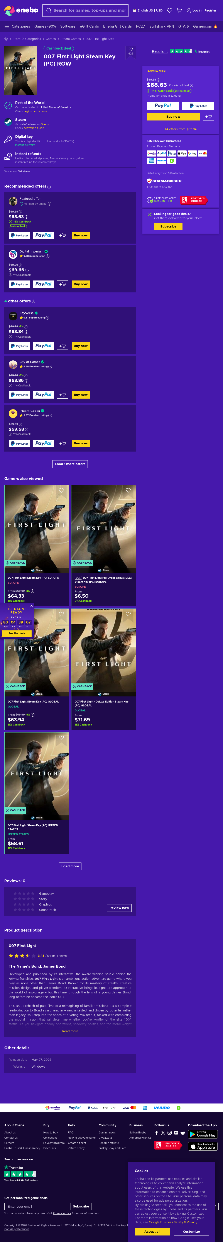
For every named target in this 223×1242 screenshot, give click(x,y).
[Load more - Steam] (8, 122)
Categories (33, 39)
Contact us (11, 1137)
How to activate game (82, 1137)
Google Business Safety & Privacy (173, 1222)
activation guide (34, 128)
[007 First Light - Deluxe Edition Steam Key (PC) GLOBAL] (103, 647)
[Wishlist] (169, 10)
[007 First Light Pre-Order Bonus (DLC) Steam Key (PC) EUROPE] (103, 523)
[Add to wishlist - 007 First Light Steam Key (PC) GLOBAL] (61, 616)
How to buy (50, 1132)
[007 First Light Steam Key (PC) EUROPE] (37, 523)
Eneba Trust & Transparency (22, 1148)
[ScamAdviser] (164, 181)
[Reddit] (183, 1132)
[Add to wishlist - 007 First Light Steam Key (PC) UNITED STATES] (61, 739)
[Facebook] (156, 1132)
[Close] (31, 605)
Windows (38, 1066)
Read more (70, 1031)
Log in (197, 10)
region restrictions (35, 111)
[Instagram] (169, 1132)
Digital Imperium (32, 251)
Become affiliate (109, 1143)
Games (51, 39)
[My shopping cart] (179, 10)
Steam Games (71, 39)
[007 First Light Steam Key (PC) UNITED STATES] (37, 770)
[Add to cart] (208, 116)
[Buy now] (163, 106)
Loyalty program (54, 1143)
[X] (163, 1132)
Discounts (49, 1148)
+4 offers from (181, 129)
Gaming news (107, 1132)
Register (210, 10)
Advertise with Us (140, 1137)
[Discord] (176, 1132)
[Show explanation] (47, 256)
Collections (50, 1137)
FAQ (71, 1132)
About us (10, 1132)
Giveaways (105, 1137)
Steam (45, 124)
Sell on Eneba (137, 1132)
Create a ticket (77, 1143)
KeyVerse (27, 313)
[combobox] (85, 10)
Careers (9, 1143)
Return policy (76, 1148)
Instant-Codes (30, 410)
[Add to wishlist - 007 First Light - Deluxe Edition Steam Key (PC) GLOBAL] (128, 616)
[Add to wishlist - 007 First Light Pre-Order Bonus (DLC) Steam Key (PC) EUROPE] (128, 492)
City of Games (30, 362)
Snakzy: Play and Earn (112, 1148)
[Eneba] (21, 10)
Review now (119, 908)
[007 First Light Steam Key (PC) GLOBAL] (37, 647)
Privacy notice (62, 1213)
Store (16, 39)
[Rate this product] (23, 956)
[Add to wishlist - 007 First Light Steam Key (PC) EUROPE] (61, 492)
